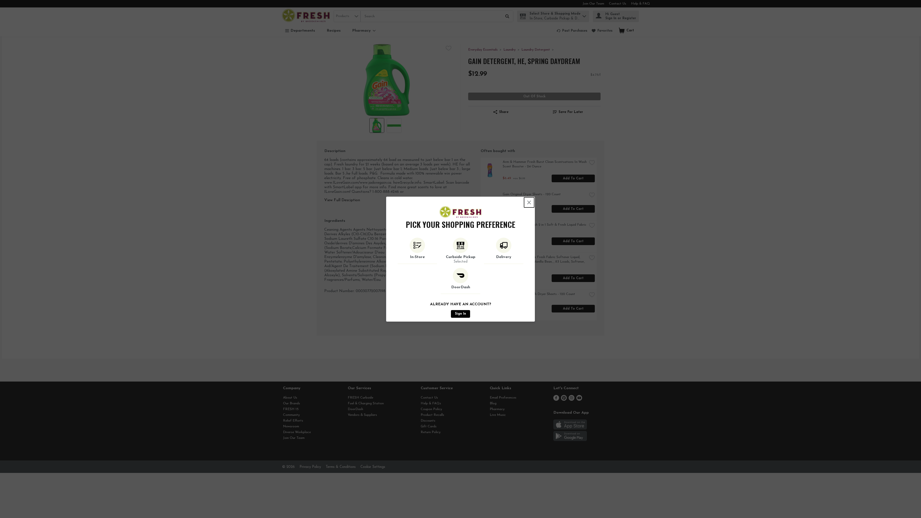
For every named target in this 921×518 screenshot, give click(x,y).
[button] (417, 251)
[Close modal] (529, 202)
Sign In (460, 314)
